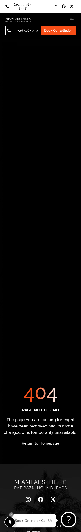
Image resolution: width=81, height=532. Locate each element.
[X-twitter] (72, 6)
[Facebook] (64, 6)
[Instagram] (56, 6)
